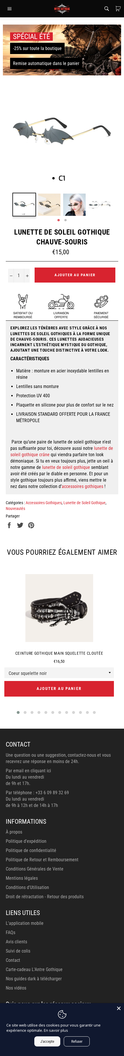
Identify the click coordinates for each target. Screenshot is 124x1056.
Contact (13, 960)
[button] (18, 712)
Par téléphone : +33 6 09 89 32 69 (37, 792)
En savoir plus (56, 1030)
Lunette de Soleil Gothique (84, 502)
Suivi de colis (18, 951)
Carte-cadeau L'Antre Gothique (34, 969)
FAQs (10, 932)
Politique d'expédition (26, 841)
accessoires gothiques (82, 486)
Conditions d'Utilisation (27, 887)
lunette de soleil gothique (66, 467)
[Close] (119, 1008)
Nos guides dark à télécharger (34, 978)
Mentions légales (22, 878)
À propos (14, 832)
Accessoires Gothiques (44, 502)
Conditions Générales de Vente (34, 869)
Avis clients (16, 941)
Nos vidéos (16, 988)
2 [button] (65, 220)
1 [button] (58, 220)
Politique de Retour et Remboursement (42, 859)
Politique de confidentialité (31, 850)
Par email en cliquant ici (28, 770)
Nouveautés (15, 508)
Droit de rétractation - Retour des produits (45, 896)
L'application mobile (25, 923)
